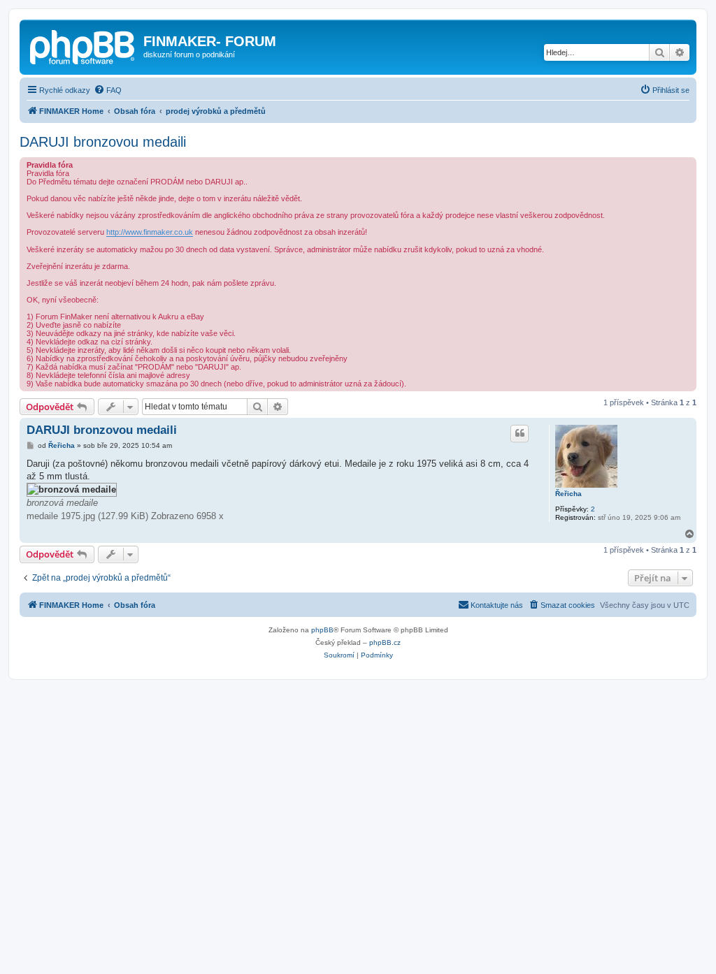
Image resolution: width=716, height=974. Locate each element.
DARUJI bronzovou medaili (103, 142)
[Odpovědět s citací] (519, 433)
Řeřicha (568, 493)
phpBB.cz (385, 642)
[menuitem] (108, 90)
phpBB (322, 630)
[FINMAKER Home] (83, 45)
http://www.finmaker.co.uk (149, 232)
